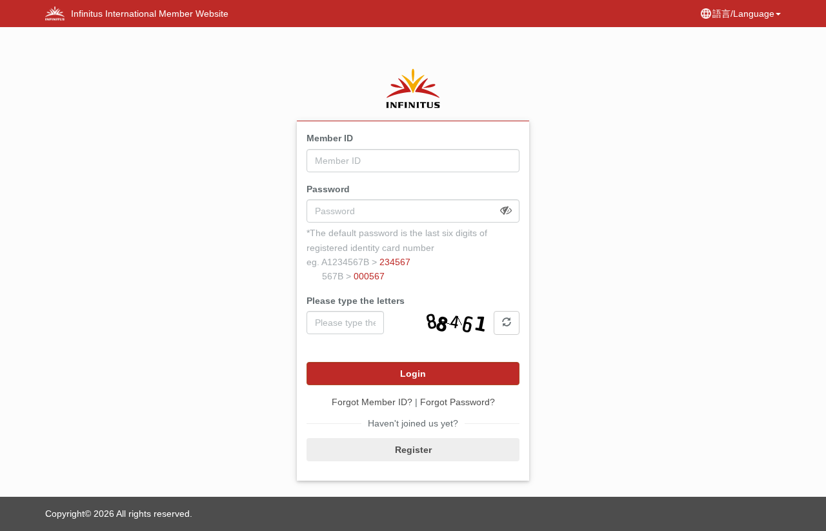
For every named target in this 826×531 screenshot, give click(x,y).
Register (413, 450)
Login (413, 373)
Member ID (330, 138)
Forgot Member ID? (372, 402)
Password (328, 189)
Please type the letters (356, 301)
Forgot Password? (457, 402)
